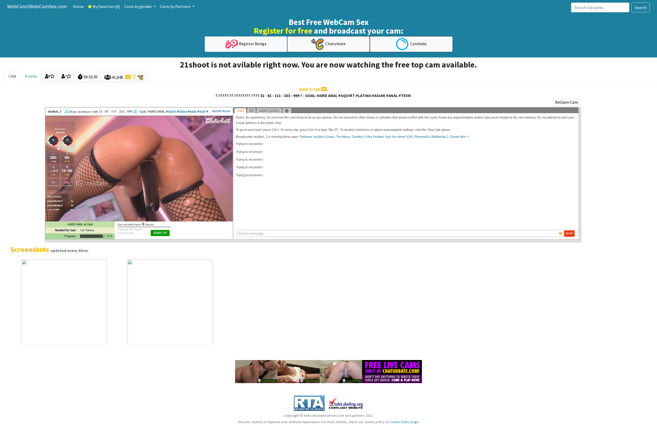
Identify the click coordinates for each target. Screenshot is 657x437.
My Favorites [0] (106, 6)
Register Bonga (252, 43)
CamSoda (418, 43)
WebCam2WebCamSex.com (37, 6)
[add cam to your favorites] (50, 76)
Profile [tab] (31, 76)
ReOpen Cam (566, 102)
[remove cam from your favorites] (66, 76)
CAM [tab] (12, 76)
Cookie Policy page (404, 422)
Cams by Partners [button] (175, 6)
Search (640, 7)
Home (78, 6)
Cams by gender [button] (138, 6)
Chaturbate (335, 43)
